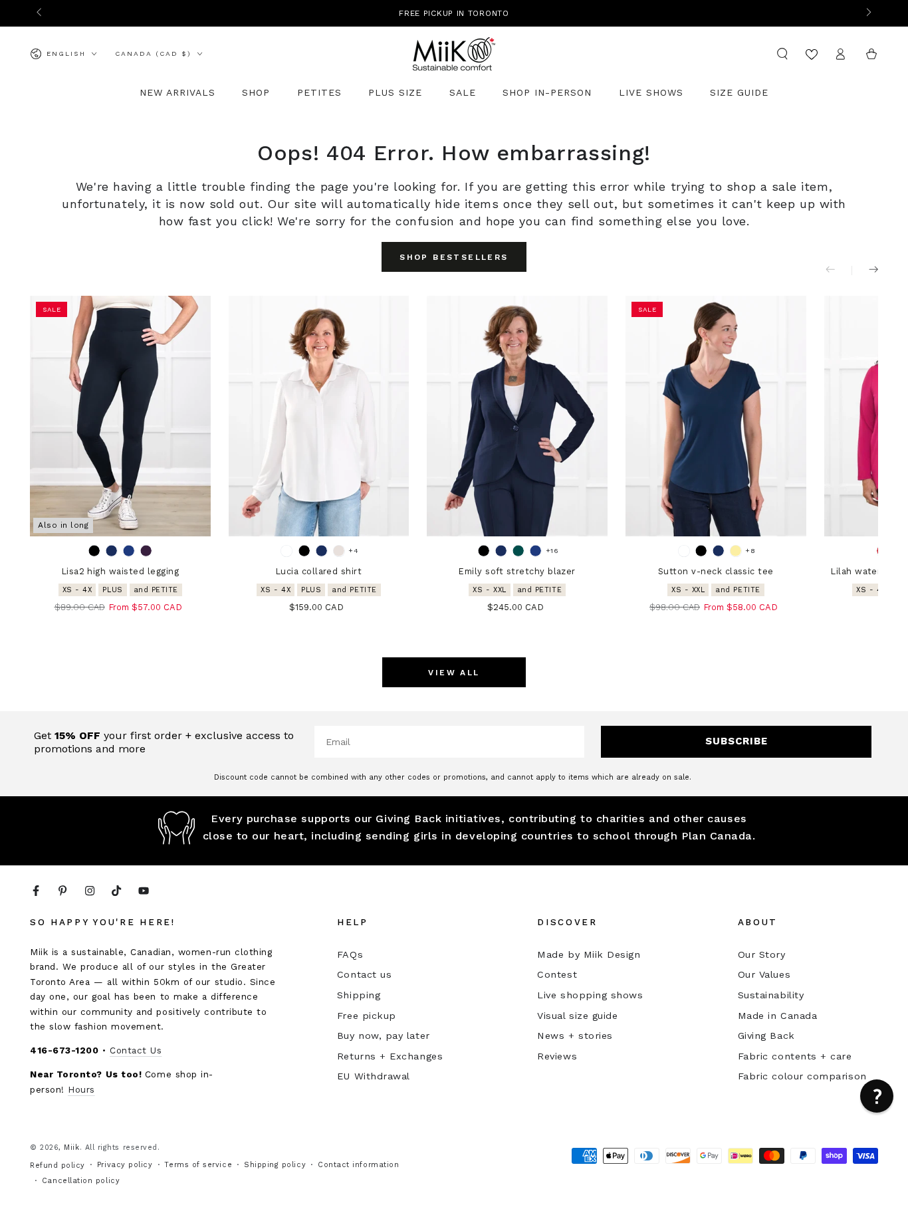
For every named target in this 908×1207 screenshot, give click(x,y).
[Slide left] (40, 13)
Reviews (557, 1056)
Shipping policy (275, 1164)
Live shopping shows (590, 995)
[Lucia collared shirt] (319, 416)
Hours (81, 1089)
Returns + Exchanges (390, 1056)
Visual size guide (577, 1015)
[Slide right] (867, 13)
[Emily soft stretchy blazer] (517, 416)
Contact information (358, 1164)
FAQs (350, 954)
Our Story (762, 954)
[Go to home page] (454, 53)
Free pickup (366, 1015)
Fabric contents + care (795, 1056)
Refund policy (57, 1165)
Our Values (764, 974)
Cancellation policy (81, 1180)
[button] (782, 54)
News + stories (575, 1035)
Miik (71, 1147)
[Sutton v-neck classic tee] (715, 416)
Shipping (358, 995)
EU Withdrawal (373, 1076)
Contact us (364, 974)
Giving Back (766, 1035)
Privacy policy (125, 1164)
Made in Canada (778, 1015)
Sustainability (771, 995)
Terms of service (198, 1164)
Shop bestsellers (453, 257)
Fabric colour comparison (802, 1076)
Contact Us (136, 1050)
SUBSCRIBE (736, 741)
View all (453, 672)
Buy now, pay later (383, 1035)
